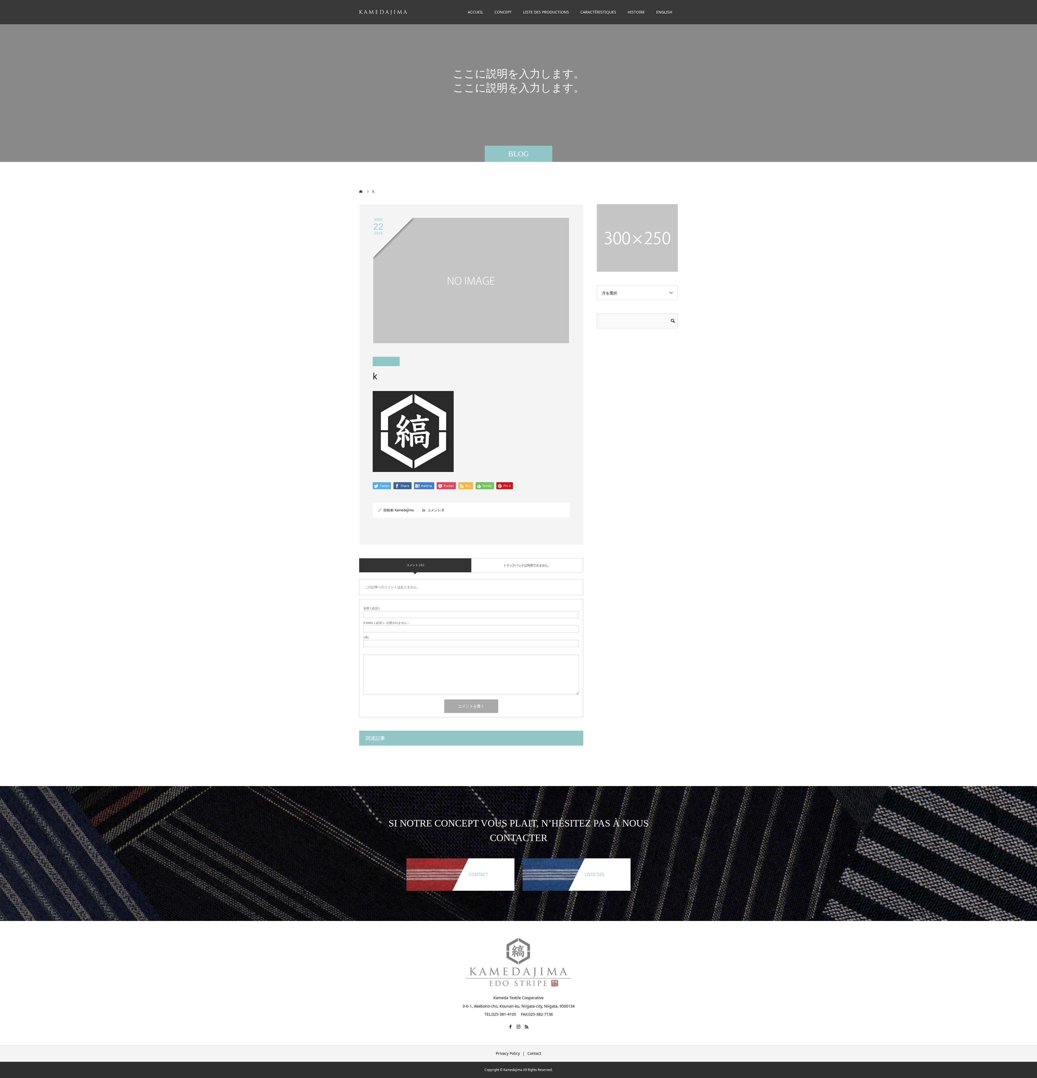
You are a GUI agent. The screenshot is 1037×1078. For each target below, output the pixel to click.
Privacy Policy (508, 1053)
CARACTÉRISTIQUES (598, 12)
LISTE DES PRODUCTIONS (546, 12)
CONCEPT (503, 12)
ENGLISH (664, 12)
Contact (534, 1053)
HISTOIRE (636, 12)
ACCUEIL (475, 12)
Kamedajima (404, 510)
